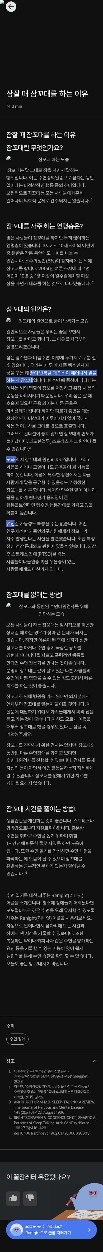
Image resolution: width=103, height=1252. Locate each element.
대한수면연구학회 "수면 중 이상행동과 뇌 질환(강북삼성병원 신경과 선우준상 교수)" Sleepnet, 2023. (51, 1076)
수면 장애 (17, 1038)
